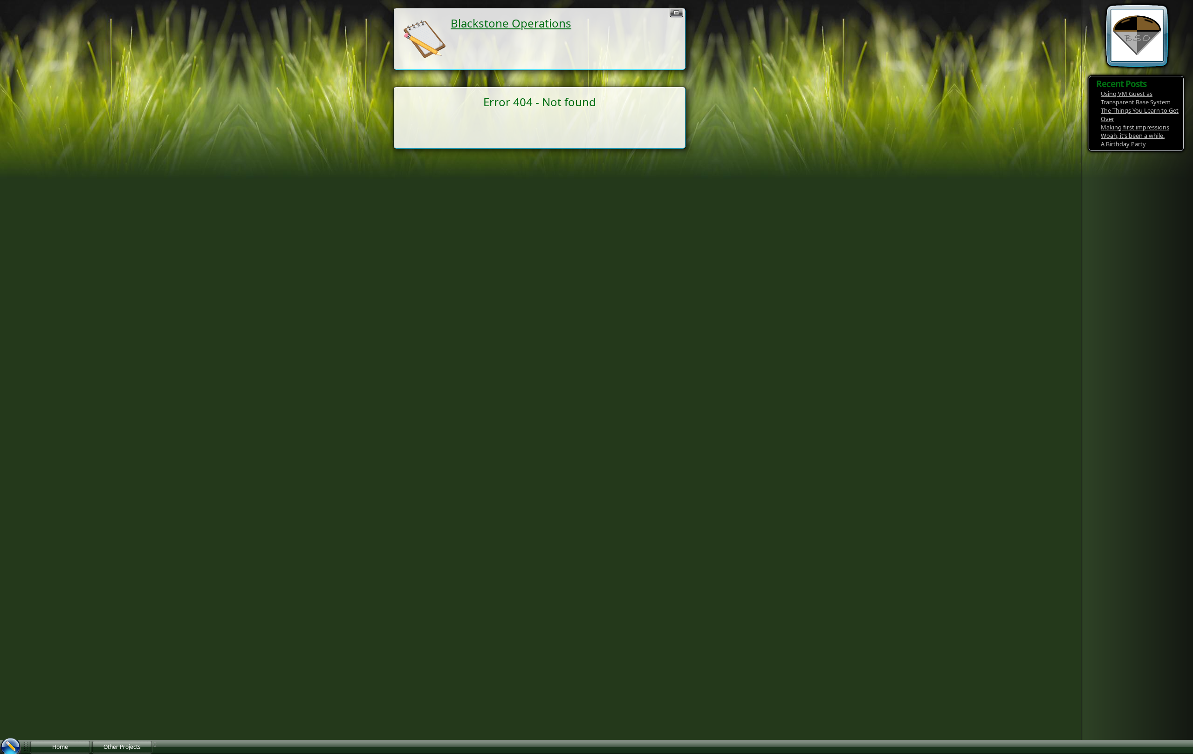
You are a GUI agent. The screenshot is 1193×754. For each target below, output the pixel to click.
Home (60, 747)
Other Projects (122, 747)
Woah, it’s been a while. (1133, 135)
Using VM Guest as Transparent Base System (1136, 97)
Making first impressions (1135, 127)
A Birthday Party (1123, 144)
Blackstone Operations (511, 23)
